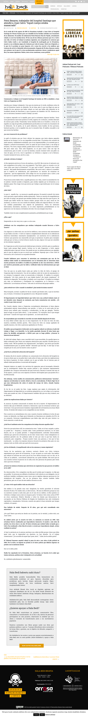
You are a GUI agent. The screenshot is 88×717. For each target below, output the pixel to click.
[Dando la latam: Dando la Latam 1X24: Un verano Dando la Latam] (65, 98)
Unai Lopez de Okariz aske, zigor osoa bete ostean (74, 168)
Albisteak (12, 13)
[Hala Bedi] (16, 7)
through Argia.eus (22, 28)
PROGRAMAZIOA (55, 9)
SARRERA (32, 1)
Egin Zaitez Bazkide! (39, 2)
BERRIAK (53, 6)
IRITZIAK (59, 6)
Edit (5, 655)
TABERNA (17, 1)
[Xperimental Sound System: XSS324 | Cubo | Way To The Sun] (65, 91)
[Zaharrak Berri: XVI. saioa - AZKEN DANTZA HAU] (65, 105)
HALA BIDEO (67, 6)
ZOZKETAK (64, 9)
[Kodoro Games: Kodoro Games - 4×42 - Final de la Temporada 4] (65, 72)
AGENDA (74, 6)
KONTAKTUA (25, 1)
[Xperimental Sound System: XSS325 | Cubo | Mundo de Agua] (65, 79)
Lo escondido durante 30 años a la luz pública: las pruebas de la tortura (17, 657)
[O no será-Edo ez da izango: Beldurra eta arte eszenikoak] (65, 117)
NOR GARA (6, 1)
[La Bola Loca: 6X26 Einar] (65, 85)
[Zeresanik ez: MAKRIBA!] (65, 111)
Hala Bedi (5, 13)
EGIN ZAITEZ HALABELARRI (31, 646)
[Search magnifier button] (47, 6)
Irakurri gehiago (50, 714)
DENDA (12, 1)
